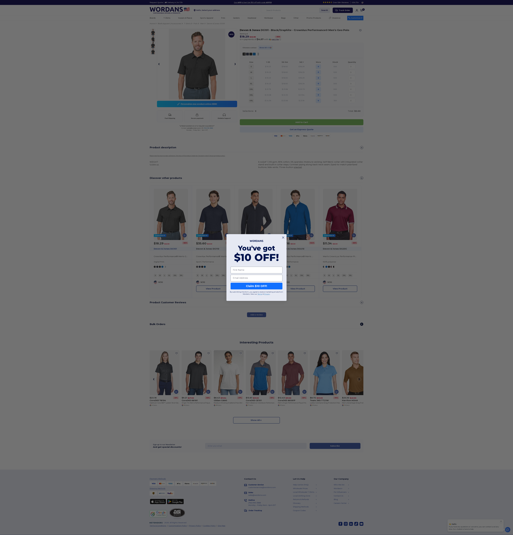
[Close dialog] (283, 237)
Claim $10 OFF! (256, 286)
